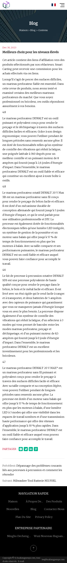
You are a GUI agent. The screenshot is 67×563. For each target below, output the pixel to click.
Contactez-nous (54, 509)
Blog (33, 30)
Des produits (54, 501)
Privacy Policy (44, 517)
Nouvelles (13, 509)
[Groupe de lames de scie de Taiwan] (6, 5)
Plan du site (23, 517)
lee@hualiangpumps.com (53, 559)
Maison (23, 30)
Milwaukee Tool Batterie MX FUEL (34, 480)
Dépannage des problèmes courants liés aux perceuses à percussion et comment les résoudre (32, 470)
